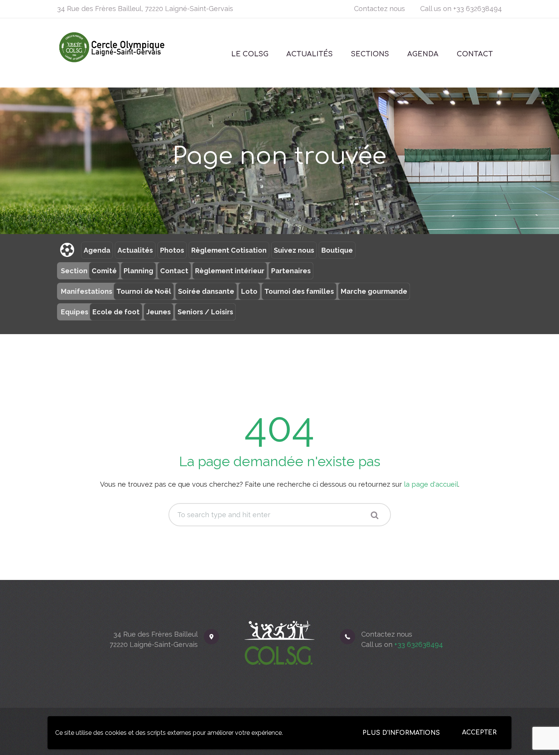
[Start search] (374, 515)
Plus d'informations (401, 733)
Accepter (479, 732)
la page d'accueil (431, 484)
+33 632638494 (477, 9)
